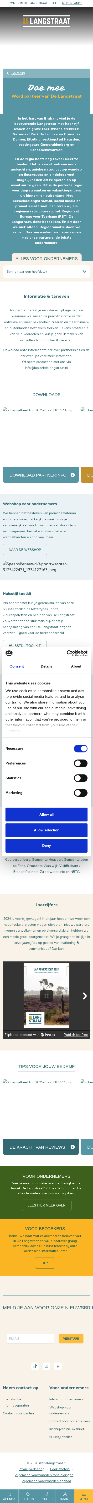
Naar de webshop (25, 550)
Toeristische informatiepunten (16, 1402)
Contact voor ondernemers (69, 1421)
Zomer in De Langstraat (28, 3)
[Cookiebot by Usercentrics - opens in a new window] (67, 653)
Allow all (46, 814)
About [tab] (76, 666)
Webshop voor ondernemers (60, 1410)
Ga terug (18, 73)
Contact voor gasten (18, 1413)
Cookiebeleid (60, 1469)
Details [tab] (46, 666)
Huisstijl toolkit (25, 646)
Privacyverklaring (31, 1469)
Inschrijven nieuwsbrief (66, 1429)
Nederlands (72, 3)
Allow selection (46, 830)
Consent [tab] (17, 666)
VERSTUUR (71, 1338)
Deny (46, 846)
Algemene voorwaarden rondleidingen (44, 1475)
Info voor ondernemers (66, 1399)
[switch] (81, 763)
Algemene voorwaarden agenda (46, 1481)
